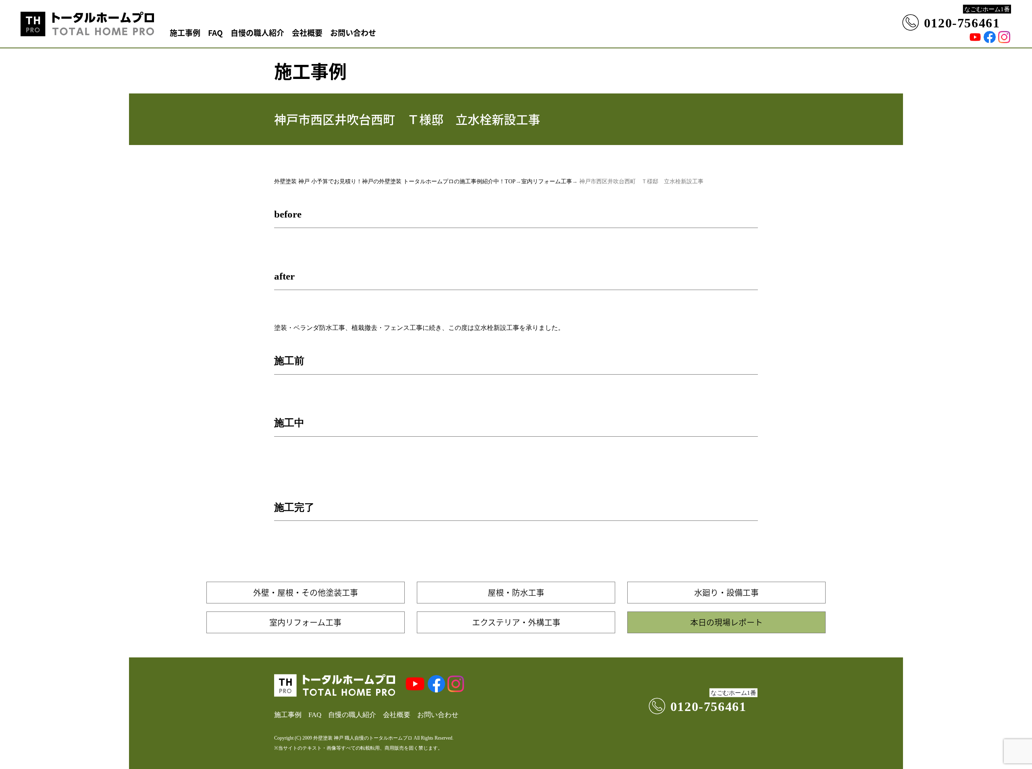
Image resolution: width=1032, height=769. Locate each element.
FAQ (215, 32)
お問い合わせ (353, 32)
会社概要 (307, 32)
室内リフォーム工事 (546, 181)
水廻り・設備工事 (726, 592)
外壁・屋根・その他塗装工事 (305, 592)
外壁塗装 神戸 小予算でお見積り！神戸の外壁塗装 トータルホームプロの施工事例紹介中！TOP (395, 181)
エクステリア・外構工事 (516, 622)
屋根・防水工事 (516, 592)
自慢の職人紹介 (257, 32)
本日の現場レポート (726, 622)
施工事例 (185, 32)
